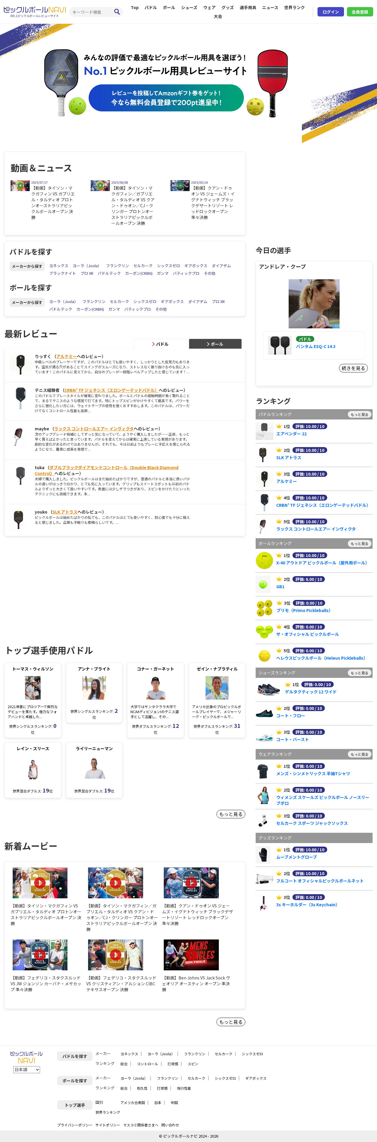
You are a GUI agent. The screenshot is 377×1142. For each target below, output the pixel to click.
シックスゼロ (168, 265)
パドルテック (109, 273)
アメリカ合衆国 (132, 1102)
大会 (218, 16)
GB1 (280, 586)
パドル (151, 7)
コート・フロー (290, 715)
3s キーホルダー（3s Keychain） (308, 904)
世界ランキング (107, 1112)
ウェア (209, 7)
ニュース (270, 7)
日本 (157, 1102)
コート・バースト (292, 739)
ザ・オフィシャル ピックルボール (307, 634)
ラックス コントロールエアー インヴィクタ (94, 429)
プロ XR (86, 273)
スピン (193, 1063)
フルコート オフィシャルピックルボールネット (320, 881)
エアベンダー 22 (291, 434)
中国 (174, 1102)
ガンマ (162, 273)
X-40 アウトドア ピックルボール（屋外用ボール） (322, 563)
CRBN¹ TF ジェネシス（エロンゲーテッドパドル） (112, 390)
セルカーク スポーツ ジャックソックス (312, 823)
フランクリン (117, 265)
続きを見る (353, 368)
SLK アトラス (64, 512)
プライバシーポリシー (74, 1124)
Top (135, 7)
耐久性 (142, 1088)
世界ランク (294, 7)
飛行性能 (184, 1088)
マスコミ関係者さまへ (140, 1124)
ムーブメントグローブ (296, 857)
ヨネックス (58, 265)
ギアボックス (195, 265)
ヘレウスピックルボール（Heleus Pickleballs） (322, 658)
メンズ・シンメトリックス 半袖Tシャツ (313, 773)
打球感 (173, 1063)
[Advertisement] (53, 585)
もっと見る (231, 813)
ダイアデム (221, 265)
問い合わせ (170, 1124)
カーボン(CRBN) (139, 273)
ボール (169, 7)
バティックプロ (186, 273)
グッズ (227, 7)
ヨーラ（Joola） (87, 265)
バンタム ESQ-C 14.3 (315, 346)
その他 (209, 273)
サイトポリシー (107, 1124)
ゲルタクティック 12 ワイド (311, 692)
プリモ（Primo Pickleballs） (305, 610)
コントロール (147, 1063)
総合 (124, 1063)
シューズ (189, 7)
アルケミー (66, 356)
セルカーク (143, 265)
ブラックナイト (62, 273)
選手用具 (248, 7)
